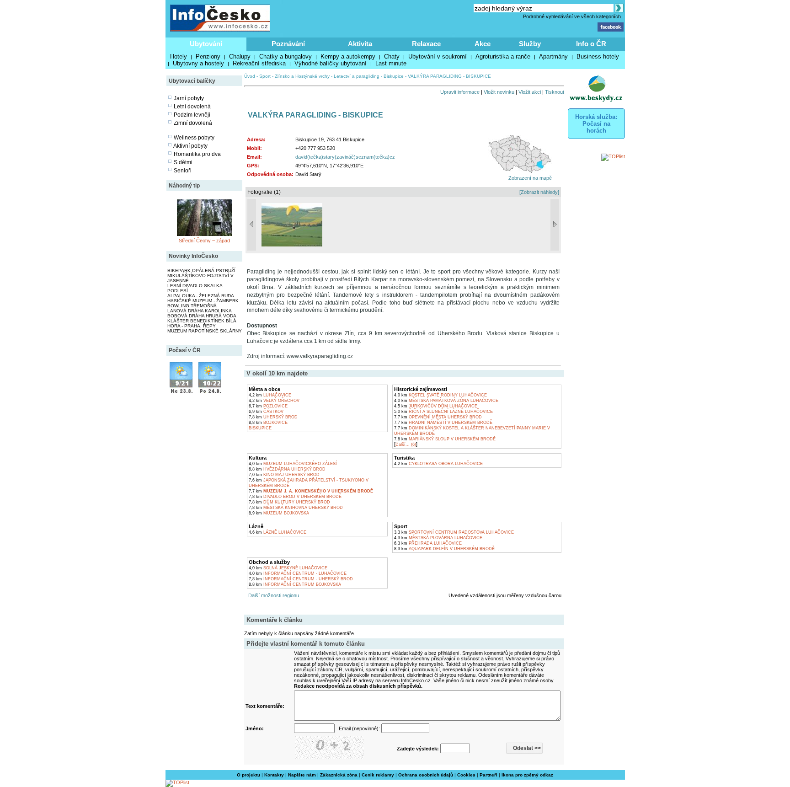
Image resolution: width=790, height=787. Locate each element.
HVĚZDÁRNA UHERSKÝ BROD (287, 469)
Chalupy (240, 56)
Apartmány (553, 56)
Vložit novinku (499, 92)
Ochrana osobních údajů (425, 774)
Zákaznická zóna (339, 774)
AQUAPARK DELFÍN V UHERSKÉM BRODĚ (444, 548)
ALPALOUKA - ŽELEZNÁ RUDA (200, 295)
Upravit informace (460, 92)
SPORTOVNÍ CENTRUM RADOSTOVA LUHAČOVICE (454, 532)
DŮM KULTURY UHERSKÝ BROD (289, 502)
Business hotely (597, 56)
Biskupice (394, 76)
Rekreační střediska (259, 63)
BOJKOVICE (268, 422)
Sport (265, 76)
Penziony (208, 56)
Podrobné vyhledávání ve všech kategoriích (572, 16)
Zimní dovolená (193, 123)
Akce (483, 44)
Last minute (390, 63)
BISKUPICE (260, 428)
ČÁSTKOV (266, 411)
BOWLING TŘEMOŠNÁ (192, 305)
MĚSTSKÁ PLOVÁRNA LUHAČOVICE (438, 537)
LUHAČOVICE (270, 395)
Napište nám (302, 774)
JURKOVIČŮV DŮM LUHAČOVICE (435, 406)
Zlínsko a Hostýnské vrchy (302, 76)
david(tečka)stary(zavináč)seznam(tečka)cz (345, 157)
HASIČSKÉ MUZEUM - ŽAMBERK (203, 300)
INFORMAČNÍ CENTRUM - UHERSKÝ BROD (301, 579)
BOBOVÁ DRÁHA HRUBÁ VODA (201, 315)
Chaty (392, 56)
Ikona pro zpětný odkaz (527, 774)
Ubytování (206, 44)
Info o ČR (591, 44)
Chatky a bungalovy (285, 56)
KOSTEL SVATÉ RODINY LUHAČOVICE (440, 395)
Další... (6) (405, 444)
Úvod (249, 76)
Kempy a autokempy (347, 56)
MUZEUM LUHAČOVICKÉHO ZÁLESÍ (293, 463)
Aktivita (360, 44)
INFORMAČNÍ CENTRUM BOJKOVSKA (295, 584)
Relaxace (426, 44)
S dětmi (183, 162)
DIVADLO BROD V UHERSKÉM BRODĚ (295, 496)
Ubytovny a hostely (198, 63)
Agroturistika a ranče (502, 56)
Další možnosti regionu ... (275, 595)
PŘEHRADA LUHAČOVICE (428, 543)
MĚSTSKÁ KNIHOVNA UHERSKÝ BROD (296, 507)
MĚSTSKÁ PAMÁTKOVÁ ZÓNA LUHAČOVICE (446, 400)
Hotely (178, 56)
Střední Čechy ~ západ (204, 240)
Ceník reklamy (378, 774)
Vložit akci (529, 92)
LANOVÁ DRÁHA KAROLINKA (199, 310)
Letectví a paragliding (356, 76)
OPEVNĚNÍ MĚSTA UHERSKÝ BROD (438, 417)
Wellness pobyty (194, 137)
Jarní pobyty (189, 98)
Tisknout (554, 92)
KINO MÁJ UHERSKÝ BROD (284, 474)
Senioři (183, 170)
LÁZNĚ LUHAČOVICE (277, 532)
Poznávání (288, 44)
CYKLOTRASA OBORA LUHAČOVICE (438, 463)
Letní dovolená (192, 106)
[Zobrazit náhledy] (539, 192)
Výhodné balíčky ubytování (330, 63)
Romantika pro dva (197, 154)
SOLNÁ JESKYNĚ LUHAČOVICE (288, 568)
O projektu (248, 774)
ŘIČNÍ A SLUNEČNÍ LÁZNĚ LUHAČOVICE (443, 411)
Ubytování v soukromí (437, 56)
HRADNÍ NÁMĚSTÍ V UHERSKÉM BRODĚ (443, 422)
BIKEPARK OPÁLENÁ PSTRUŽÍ (201, 270)
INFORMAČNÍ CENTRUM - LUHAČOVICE (298, 573)
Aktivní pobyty (190, 146)
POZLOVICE (268, 406)
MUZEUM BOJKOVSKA (279, 513)
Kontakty (274, 774)
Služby (530, 44)
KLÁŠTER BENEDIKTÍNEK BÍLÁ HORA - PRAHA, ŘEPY (201, 323)
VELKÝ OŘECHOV (274, 400)
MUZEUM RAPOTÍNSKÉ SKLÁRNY (204, 330)
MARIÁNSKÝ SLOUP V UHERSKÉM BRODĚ (445, 439)
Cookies (466, 774)
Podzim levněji (192, 115)
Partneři (488, 774)
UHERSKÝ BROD (273, 417)
